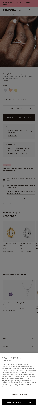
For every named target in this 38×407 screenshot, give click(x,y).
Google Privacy (16, 386)
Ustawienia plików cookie (19, 394)
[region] (19, 380)
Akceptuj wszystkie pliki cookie (19, 402)
